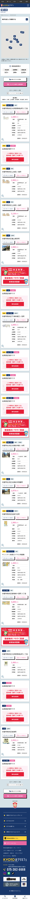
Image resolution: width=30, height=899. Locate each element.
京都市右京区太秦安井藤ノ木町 (13, 445)
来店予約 (14, 856)
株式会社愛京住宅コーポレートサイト (12, 848)
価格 (8, 99)
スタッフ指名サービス (8, 850)
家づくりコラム (7, 856)
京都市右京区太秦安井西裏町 (12, 482)
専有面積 (22, 99)
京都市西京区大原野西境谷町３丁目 (15, 108)
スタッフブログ (18, 853)
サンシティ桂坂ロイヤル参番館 (13, 554)
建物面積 (17, 99)
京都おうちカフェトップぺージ (14, 815)
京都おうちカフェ (7, 5)
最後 (20, 93)
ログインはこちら (11, 843)
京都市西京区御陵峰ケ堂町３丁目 (14, 593)
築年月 (26, 99)
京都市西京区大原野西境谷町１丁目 (15, 654)
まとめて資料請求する (22, 112)
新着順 (3, 99)
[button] (11, 48)
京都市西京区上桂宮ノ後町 (11, 172)
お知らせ (12, 853)
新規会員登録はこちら (12, 838)
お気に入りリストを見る (16, 79)
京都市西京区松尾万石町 (11, 514)
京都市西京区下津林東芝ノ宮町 (13, 316)
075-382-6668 (16, 869)
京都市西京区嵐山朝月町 (11, 238)
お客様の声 (6, 853)
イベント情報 (18, 850)
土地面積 (12, 99)
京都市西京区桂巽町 (9, 731)
